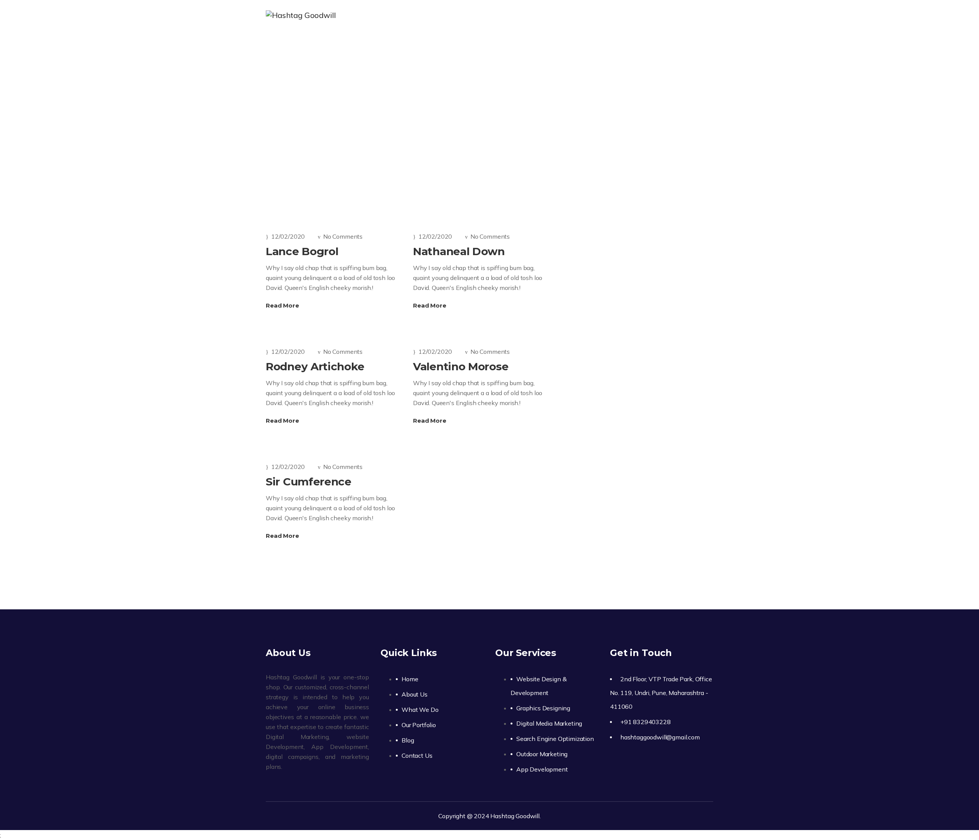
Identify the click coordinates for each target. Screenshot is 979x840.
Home (442, 15)
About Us (483, 15)
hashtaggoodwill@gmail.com (660, 737)
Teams (479, 114)
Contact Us (679, 15)
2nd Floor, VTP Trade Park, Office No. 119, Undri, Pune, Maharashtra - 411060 (661, 692)
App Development (542, 769)
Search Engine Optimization (555, 738)
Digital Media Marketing (549, 723)
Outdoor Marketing (542, 754)
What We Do (535, 15)
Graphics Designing (543, 708)
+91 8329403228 (645, 722)
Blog (637, 15)
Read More (283, 305)
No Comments (343, 236)
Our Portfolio (592, 15)
